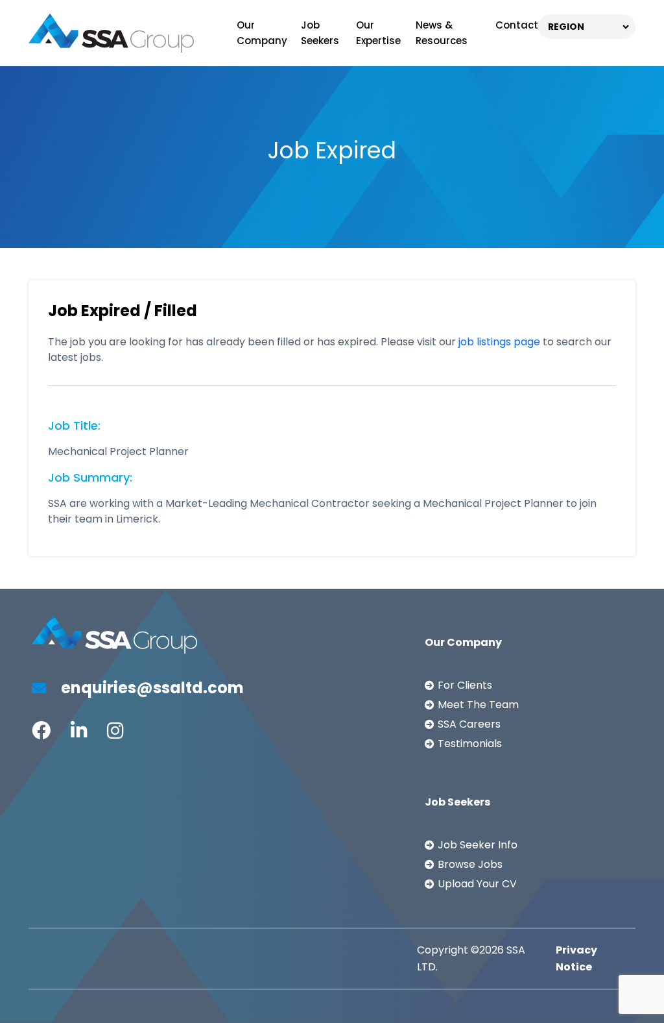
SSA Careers (469, 724)
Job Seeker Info (477, 844)
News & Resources (442, 32)
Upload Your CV (477, 883)
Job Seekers (320, 32)
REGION (566, 26)
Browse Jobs (470, 864)
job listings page (499, 341)
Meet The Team (478, 704)
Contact (516, 25)
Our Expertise (378, 32)
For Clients (465, 685)
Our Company (262, 32)
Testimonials (470, 743)
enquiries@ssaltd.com (151, 687)
